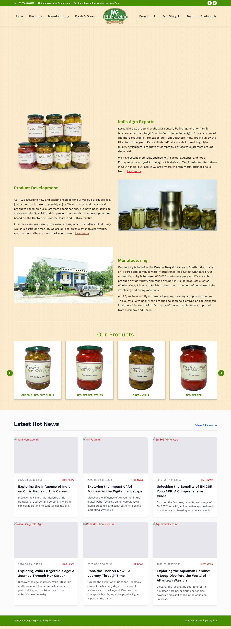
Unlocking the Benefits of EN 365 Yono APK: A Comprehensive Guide (184, 491)
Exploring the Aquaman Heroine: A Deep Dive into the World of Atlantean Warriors (183, 575)
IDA (215, 620)
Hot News (68, 480)
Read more (134, 171)
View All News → (206, 425)
